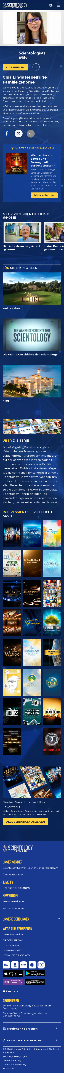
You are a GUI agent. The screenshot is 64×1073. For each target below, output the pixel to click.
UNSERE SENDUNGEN (16, 919)
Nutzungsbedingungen (15, 1056)
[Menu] (58, 5)
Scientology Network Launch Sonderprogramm (30, 867)
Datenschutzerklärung (14, 1064)
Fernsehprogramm (16, 888)
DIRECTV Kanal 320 (14, 934)
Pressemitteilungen (14, 901)
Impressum (8, 1068)
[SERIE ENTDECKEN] (12, 533)
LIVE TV (8, 882)
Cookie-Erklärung (12, 1060)
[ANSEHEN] (52, 563)
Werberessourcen (13, 908)
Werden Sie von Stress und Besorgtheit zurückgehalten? (43, 160)
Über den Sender (13, 874)
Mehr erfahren (44, 195)
